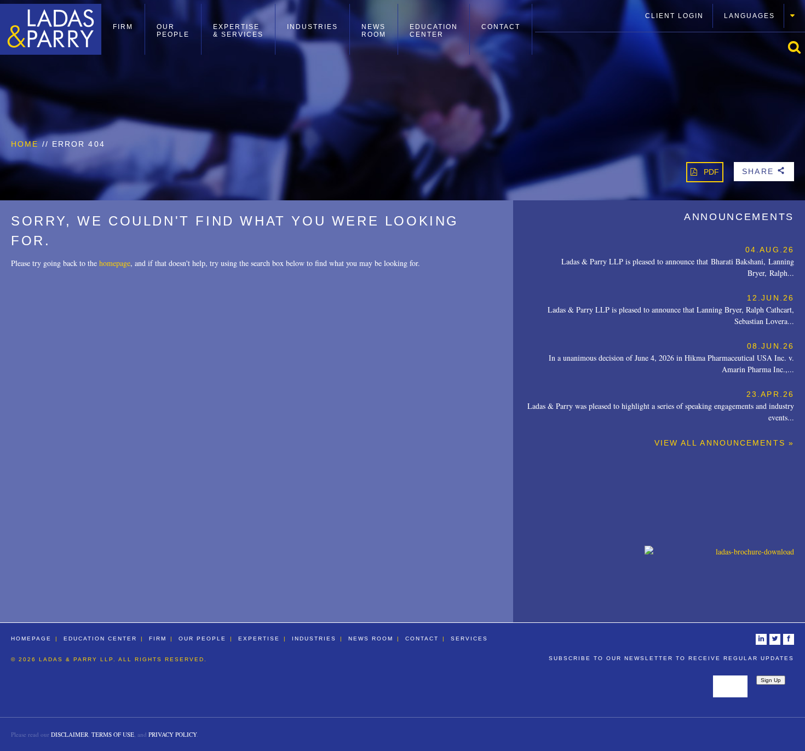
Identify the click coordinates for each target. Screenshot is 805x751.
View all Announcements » (724, 442)
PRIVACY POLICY (172, 734)
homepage (114, 263)
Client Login (674, 16)
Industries (312, 27)
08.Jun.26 (770, 346)
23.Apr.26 (770, 394)
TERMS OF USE (112, 734)
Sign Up (771, 680)
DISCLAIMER (69, 734)
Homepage (31, 639)
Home (24, 144)
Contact (500, 27)
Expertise (259, 639)
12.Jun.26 (770, 297)
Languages (749, 16)
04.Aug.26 (769, 249)
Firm (123, 27)
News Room (373, 30)
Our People (173, 30)
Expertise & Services (238, 30)
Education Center (434, 30)
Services (469, 639)
